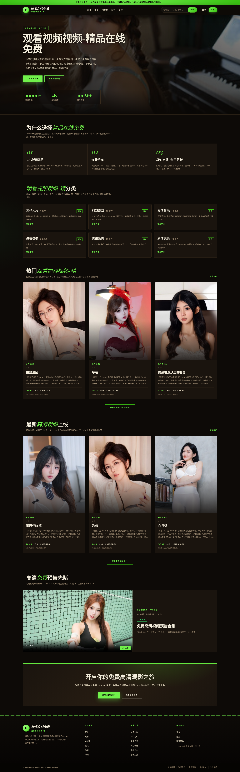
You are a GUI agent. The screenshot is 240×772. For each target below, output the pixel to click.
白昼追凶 (32, 372)
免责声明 (213, 767)
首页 (89, 10)
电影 (97, 10)
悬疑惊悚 (134, 746)
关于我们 (171, 767)
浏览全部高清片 (109, 695)
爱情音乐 (134, 741)
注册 (213, 10)
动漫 (121, 10)
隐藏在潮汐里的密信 (171, 372)
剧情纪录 (134, 755)
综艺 (113, 10)
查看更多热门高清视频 (120, 408)
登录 (204, 10)
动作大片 (134, 732)
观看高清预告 (54, 79)
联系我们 (182, 767)
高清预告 (180, 741)
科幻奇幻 (134, 736)
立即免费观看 (32, 79)
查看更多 (30, 224)
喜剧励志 (134, 750)
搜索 (192, 10)
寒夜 (95, 372)
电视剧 (105, 10)
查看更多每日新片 (120, 561)
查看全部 (213, 276)
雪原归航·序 (34, 526)
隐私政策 (192, 767)
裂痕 (95, 526)
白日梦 (162, 526)
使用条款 (203, 767)
